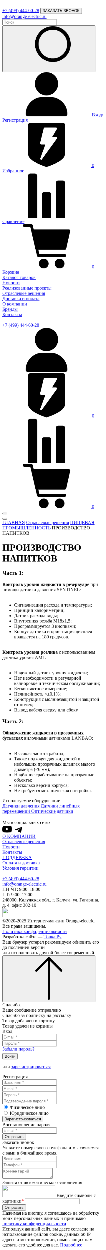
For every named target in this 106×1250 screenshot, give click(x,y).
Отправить (14, 1137)
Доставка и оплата (20, 298)
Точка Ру (53, 936)
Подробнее (71, 1244)
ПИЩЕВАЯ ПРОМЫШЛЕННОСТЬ (48, 525)
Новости (11, 282)
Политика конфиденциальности (34, 931)
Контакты (12, 314)
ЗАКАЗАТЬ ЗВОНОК (61, 11)
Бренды (10, 309)
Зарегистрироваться (23, 1119)
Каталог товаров (19, 277)
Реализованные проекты (27, 287)
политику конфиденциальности (34, 1223)
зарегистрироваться (31, 1066)
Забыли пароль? (18, 1048)
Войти (10, 1056)
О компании (14, 303)
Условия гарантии (20, 868)
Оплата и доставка (21, 862)
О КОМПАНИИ (19, 836)
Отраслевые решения (23, 293)
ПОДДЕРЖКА (17, 857)
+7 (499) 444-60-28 (20, 10)
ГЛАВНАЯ (13, 522)
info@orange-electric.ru (24, 16)
